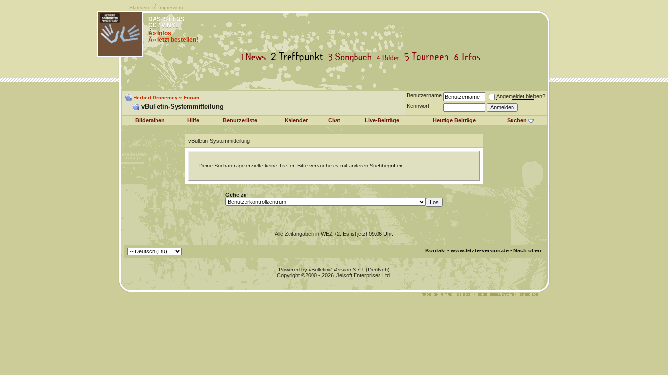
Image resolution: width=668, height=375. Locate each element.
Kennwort (418, 106)
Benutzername (424, 95)
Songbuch (352, 57)
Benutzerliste (240, 120)
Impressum (170, 7)
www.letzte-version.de (480, 250)
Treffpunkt (299, 57)
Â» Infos (159, 33)
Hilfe (193, 120)
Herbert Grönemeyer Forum (166, 97)
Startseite (140, 7)
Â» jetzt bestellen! (173, 39)
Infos (469, 57)
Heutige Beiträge (454, 120)
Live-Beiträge (382, 120)
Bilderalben (150, 120)
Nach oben (527, 250)
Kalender (296, 120)
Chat (334, 120)
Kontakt (435, 250)
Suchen (517, 120)
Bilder (390, 57)
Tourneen (429, 57)
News (255, 57)
